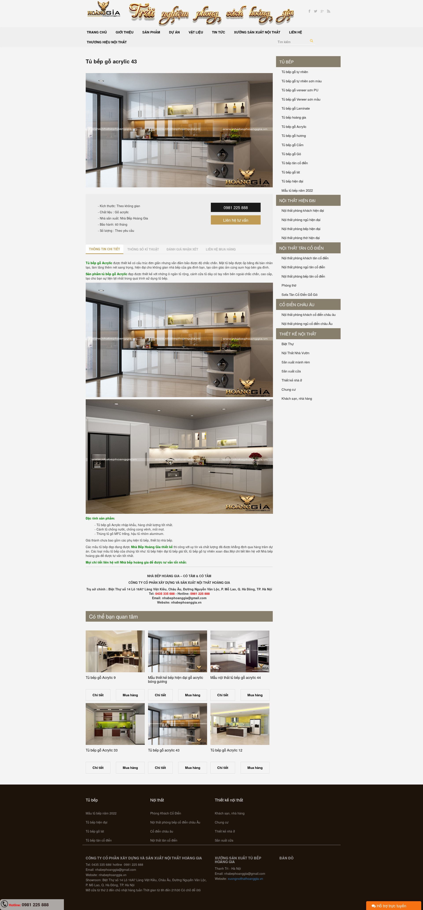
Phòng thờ (289, 285)
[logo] (104, 8)
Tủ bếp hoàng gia (294, 117)
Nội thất (157, 800)
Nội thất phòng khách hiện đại (303, 210)
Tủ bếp (286, 61)
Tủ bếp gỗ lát (291, 172)
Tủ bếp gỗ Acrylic (294, 126)
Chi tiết (98, 695)
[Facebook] (309, 11)
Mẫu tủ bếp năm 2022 (297, 190)
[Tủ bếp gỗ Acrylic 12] (239, 724)
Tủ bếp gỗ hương (294, 135)
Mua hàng (130, 695)
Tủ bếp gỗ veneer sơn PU (300, 90)
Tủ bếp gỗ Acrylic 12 (226, 750)
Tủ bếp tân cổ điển (295, 162)
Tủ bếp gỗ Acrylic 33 (102, 750)
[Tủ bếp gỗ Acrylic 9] (115, 651)
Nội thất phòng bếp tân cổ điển (303, 276)
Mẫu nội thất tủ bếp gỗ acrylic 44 (235, 677)
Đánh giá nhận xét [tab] (182, 249)
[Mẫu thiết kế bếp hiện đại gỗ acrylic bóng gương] (177, 651)
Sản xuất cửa (291, 371)
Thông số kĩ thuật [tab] (143, 249)
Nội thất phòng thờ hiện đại (301, 237)
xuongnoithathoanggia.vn (245, 878)
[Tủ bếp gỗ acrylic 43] (177, 724)
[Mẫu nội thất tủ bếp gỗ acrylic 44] (239, 651)
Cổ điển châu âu (296, 304)
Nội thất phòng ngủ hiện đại (301, 219)
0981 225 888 (236, 207)
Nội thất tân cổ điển (301, 248)
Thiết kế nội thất (297, 334)
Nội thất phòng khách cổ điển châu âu (309, 314)
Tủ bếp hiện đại (292, 181)
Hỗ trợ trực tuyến (391, 905)
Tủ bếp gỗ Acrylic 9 (101, 677)
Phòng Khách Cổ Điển (165, 813)
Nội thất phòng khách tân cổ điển (305, 258)
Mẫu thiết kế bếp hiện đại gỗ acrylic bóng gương (175, 679)
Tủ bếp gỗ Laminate (296, 108)
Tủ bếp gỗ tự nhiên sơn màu (302, 81)
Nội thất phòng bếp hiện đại (301, 228)
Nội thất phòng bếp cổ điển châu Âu (175, 822)
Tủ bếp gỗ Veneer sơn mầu (301, 99)
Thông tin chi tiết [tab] (104, 249)
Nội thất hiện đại (297, 200)
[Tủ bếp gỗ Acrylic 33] (115, 724)
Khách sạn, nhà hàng (297, 398)
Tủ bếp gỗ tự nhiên (295, 71)
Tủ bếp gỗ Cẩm (293, 144)
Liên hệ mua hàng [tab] (221, 249)
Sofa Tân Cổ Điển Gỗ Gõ (299, 294)
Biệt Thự (288, 343)
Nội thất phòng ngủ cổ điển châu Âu (307, 323)
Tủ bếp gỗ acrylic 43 (164, 750)
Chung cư (289, 389)
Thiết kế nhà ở (292, 380)
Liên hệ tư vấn (235, 220)
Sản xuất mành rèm (296, 362)
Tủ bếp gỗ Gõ (291, 153)
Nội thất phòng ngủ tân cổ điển (303, 267)
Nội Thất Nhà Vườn (295, 352)
